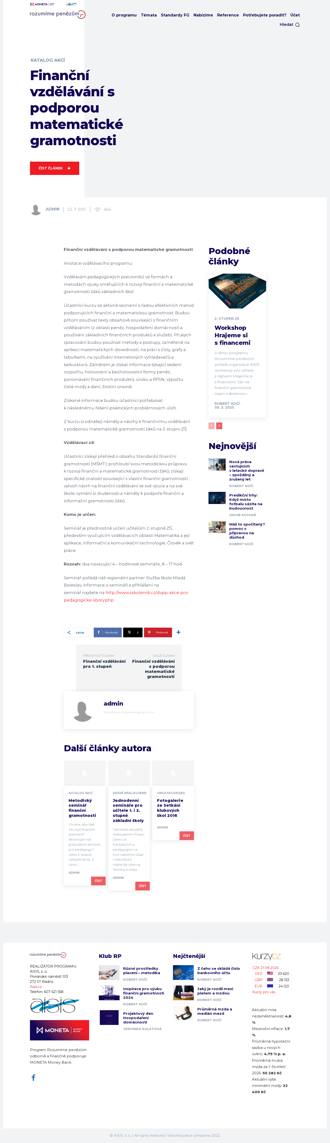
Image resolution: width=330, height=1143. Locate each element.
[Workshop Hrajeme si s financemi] (237, 291)
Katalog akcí (48, 60)
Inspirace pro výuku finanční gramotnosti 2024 (143, 993)
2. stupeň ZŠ (227, 318)
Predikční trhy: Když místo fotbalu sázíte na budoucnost (245, 502)
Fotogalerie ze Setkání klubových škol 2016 (170, 808)
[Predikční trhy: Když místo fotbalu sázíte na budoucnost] (217, 498)
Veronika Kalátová (142, 1029)
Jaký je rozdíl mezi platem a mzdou (215, 990)
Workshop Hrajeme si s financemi (233, 335)
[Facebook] (33, 1077)
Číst (98, 881)
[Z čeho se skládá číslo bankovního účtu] (183, 972)
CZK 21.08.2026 (265, 968)
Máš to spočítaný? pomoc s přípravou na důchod (247, 531)
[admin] (37, 209)
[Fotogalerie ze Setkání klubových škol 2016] (173, 773)
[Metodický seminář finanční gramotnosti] (85, 773)
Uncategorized (171, 793)
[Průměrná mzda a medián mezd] (183, 1013)
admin (52, 209)
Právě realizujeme (129, 793)
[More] (178, 632)
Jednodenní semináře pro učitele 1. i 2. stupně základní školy (128, 810)
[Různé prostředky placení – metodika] (109, 972)
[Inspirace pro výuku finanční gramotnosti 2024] (109, 992)
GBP (259, 980)
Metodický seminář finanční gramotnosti (82, 808)
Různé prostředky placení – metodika (141, 970)
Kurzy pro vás (263, 992)
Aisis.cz (36, 987)
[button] (290, 24)
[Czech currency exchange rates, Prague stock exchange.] (271, 956)
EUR (258, 986)
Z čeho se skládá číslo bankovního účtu (218, 970)
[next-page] (219, 425)
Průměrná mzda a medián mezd (214, 1011)
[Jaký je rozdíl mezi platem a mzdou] (183, 992)
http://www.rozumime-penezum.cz (129, 712)
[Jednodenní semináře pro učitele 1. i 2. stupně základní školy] (129, 773)
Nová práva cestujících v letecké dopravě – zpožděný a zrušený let (246, 470)
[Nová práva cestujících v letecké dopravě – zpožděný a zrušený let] (217, 465)
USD (258, 973)
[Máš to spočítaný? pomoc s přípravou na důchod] (217, 527)
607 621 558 (54, 992)
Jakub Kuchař (242, 515)
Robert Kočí (227, 403)
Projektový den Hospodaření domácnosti (138, 1017)
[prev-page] (211, 425)
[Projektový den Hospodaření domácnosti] (109, 1017)
